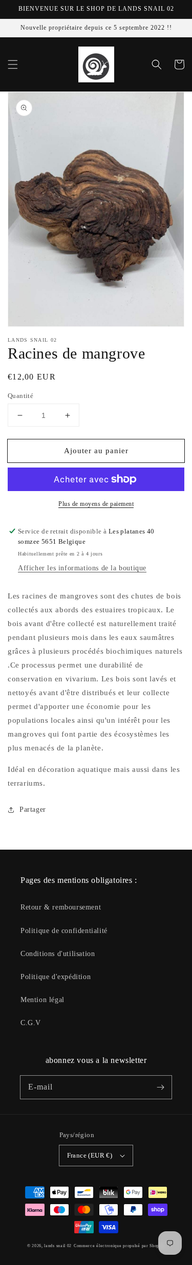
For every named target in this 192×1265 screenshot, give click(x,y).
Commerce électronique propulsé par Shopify (119, 1246)
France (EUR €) (90, 1155)
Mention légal (42, 1000)
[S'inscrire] (160, 1087)
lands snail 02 (58, 1246)
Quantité (20, 396)
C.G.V (30, 1023)
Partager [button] (32, 809)
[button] (13, 64)
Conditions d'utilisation (57, 954)
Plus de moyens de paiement (96, 503)
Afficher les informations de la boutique (82, 568)
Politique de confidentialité (64, 931)
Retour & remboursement (60, 907)
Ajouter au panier (96, 451)
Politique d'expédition (55, 977)
